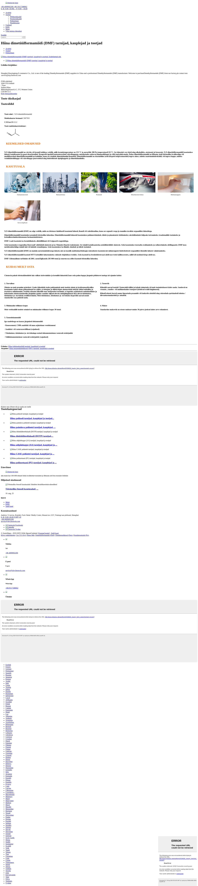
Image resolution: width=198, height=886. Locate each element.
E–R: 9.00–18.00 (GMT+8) (11, 517)
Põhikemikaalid (15, 17)
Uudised (9, 25)
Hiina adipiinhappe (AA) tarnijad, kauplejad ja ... (33, 445)
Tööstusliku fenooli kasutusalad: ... (22, 489)
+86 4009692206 (7, 519)
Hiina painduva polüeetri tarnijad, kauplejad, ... (33, 427)
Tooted (8, 15)
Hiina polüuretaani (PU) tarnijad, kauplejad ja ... (33, 462)
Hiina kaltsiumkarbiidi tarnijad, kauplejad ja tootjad (26, 346)
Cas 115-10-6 (21, 535)
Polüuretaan (14, 21)
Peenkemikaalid (16, 19)
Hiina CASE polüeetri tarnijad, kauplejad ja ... (32, 454)
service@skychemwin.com (10, 521)
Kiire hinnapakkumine (9, 94)
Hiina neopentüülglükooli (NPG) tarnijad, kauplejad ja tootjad (31, 348)
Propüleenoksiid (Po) (81, 535)
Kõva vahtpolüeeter (8, 535)
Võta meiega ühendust (14, 31)
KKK (8, 27)
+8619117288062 (12, 588)
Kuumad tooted (44, 533)
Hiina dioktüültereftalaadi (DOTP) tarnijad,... (31, 436)
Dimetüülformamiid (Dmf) (44, 535)
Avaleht (8, 13)
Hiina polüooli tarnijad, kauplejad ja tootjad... (32, 418)
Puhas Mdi (30, 535)
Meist (8, 29)
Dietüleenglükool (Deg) (64, 535)
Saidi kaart (9, 506)
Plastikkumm (14, 23)
